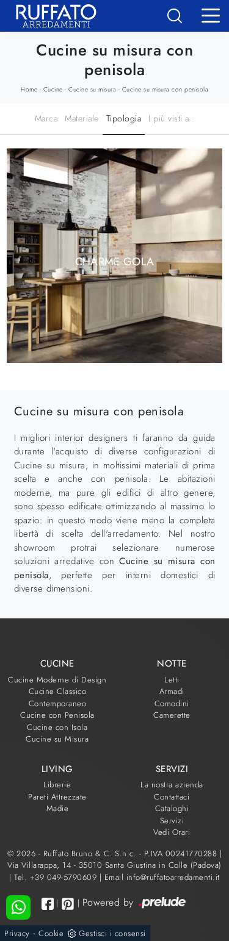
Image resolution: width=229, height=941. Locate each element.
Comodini (171, 703)
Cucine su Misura (57, 739)
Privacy (17, 933)
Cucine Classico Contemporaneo (58, 697)
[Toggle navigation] (211, 15)
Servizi (172, 820)
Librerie (57, 784)
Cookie (51, 933)
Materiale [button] (82, 118)
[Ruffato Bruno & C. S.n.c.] (51, 15)
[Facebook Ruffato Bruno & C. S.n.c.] (48, 903)
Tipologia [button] (124, 118)
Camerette (172, 715)
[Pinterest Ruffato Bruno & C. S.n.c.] (68, 904)
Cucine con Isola (57, 727)
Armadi (171, 691)
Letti (172, 679)
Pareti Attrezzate (57, 797)
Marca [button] (46, 118)
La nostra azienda (171, 784)
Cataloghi (172, 808)
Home (29, 89)
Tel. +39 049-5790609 (57, 877)
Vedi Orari (171, 832)
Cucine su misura (92, 89)
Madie (57, 808)
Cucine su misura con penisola (165, 89)
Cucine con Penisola (57, 715)
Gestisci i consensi (112, 933)
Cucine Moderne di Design (57, 679)
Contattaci (171, 797)
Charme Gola (114, 262)
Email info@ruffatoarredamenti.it (162, 877)
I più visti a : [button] (171, 118)
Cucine (53, 89)
